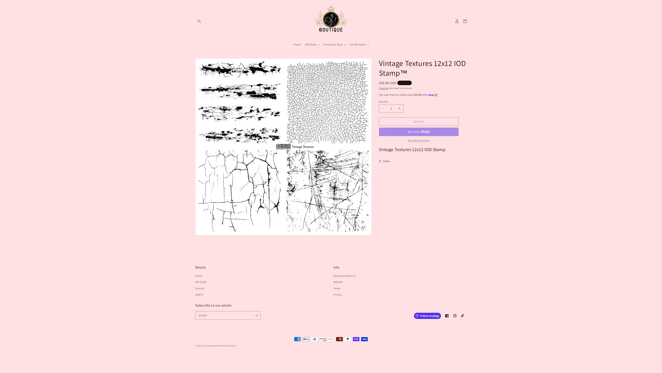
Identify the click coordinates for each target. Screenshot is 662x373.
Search (199, 294)
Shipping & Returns (344, 275)
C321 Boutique (210, 345)
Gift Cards (201, 282)
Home (198, 275)
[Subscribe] (256, 315)
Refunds (338, 282)
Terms (336, 288)
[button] (199, 21)
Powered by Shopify (227, 345)
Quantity (383, 101)
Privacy (337, 294)
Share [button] (386, 161)
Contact (199, 288)
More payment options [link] (419, 140)
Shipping (383, 88)
